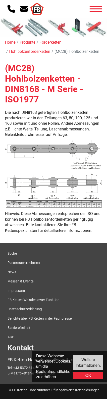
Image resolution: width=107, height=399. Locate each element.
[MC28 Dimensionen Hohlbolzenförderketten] (53, 204)
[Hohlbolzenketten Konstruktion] (53, 169)
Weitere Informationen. (88, 362)
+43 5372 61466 (26, 368)
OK (88, 375)
